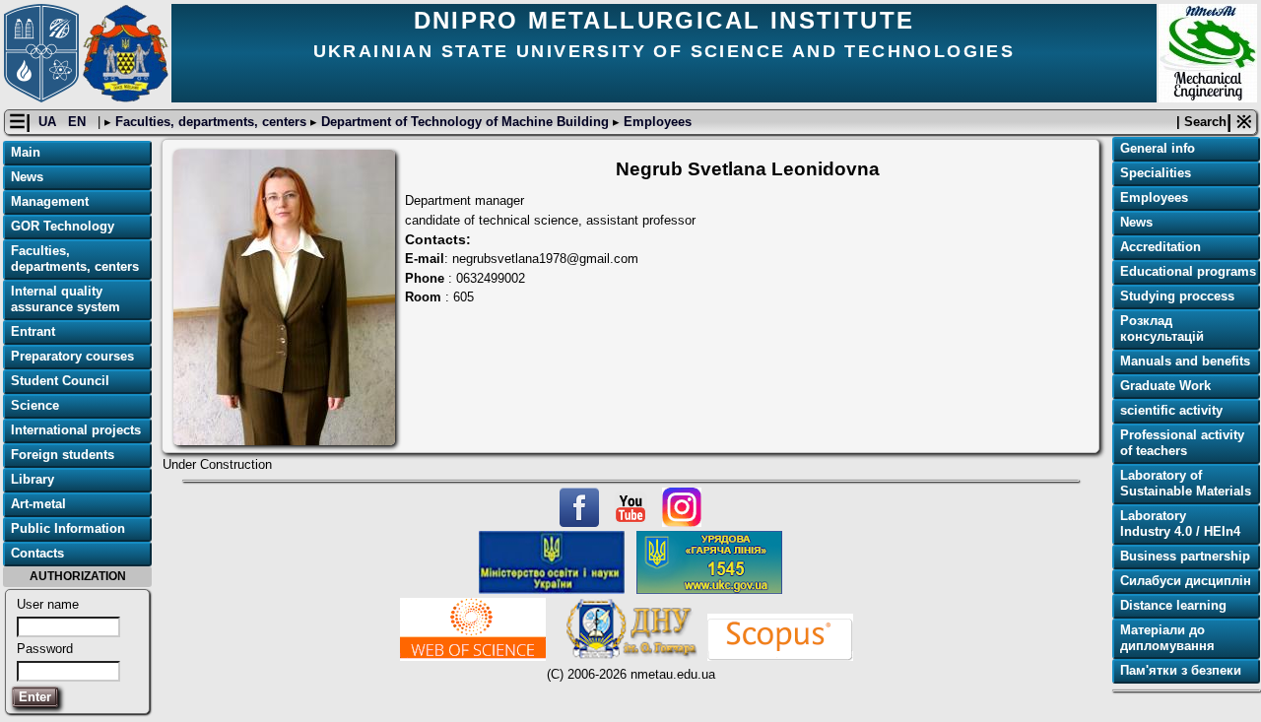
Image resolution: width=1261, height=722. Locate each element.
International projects (76, 430)
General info (1157, 148)
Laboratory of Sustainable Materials (1185, 483)
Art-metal (38, 503)
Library (32, 479)
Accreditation (1160, 246)
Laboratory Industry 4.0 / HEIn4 (1180, 523)
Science (35, 405)
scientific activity (1171, 410)
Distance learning (1173, 605)
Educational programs (1188, 271)
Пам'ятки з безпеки (1180, 670)
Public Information (68, 528)
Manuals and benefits (1185, 361)
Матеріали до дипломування (1167, 638)
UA (49, 121)
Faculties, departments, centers (210, 121)
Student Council (60, 380)
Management (50, 201)
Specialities (1155, 172)
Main (25, 152)
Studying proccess (1177, 296)
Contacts (37, 553)
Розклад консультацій (1162, 328)
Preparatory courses (72, 356)
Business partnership (1185, 556)
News (27, 176)
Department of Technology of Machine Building (465, 121)
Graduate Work (1165, 385)
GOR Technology (62, 226)
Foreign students (62, 454)
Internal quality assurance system (65, 299)
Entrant (33, 331)
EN (79, 121)
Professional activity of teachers (1182, 442)
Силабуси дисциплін (1185, 580)
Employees (656, 121)
